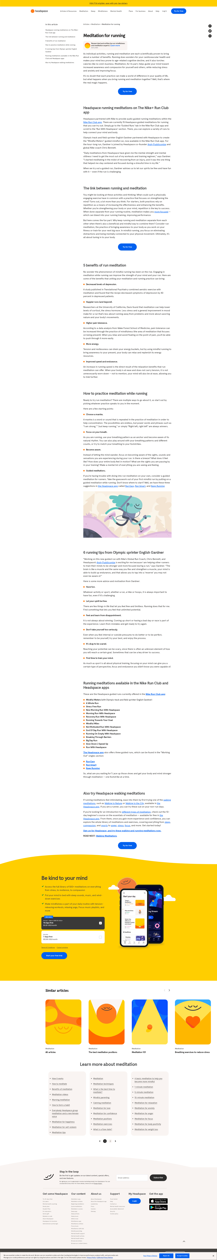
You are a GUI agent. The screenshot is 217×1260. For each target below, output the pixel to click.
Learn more (115, 45)
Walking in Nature (113, 803)
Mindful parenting (101, 1097)
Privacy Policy (91, 1258)
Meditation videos (60, 1094)
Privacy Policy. (98, 1183)
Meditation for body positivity (148, 1124)
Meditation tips (59, 1132)
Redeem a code (47, 1216)
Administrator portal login (50, 1224)
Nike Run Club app (92, 122)
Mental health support (78, 1233)
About (150, 11)
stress (121, 825)
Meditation (83, 11)
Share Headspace (48, 1219)
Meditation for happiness (63, 1121)
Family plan (46, 1206)
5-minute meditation (144, 1092)
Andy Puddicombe (157, 144)
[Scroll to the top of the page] (184, 1241)
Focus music (74, 1226)
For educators (47, 1211)
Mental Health (116, 11)
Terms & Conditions (48, 947)
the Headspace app (108, 486)
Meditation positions (102, 1118)
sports (104, 825)
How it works (57, 1078)
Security (112, 1211)
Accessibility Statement (117, 1209)
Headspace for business (50, 1221)
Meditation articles (77, 1201)
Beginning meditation (77, 1204)
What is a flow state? (102, 1129)
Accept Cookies (182, 1256)
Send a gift (46, 1214)
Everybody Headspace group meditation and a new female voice (65, 1113)
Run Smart (140, 486)
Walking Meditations (106, 835)
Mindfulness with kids (77, 1228)
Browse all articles (76, 1241)
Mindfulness (103, 11)
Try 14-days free (47, 1199)
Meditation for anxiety (144, 1108)
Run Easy (129, 486)
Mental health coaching (50, 1204)
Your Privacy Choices (150, 1256)
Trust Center (114, 1199)
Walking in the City (135, 803)
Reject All (166, 1256)
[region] (108, 1256)
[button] (210, 36)
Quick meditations (76, 1206)
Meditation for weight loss (146, 1129)
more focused (161, 211)
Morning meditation (61, 1099)
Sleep (93, 11)
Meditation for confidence (105, 1113)
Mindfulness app (76, 1221)
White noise (74, 1219)
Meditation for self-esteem (64, 1127)
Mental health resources (117, 1206)
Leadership (94, 1204)
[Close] (213, 1255)
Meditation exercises (102, 1124)
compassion (89, 825)
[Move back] (164, 990)
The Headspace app (93, 752)
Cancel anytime (62, 947)
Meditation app (75, 1199)
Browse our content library (79, 1243)
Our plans (46, 1201)
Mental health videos (77, 1238)
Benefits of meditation (62, 1089)
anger (114, 825)
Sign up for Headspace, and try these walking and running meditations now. (122, 830)
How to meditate (59, 1083)
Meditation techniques (103, 1083)
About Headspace (96, 1199)
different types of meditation (136, 811)
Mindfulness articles (77, 1224)
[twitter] (210, 31)
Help (157, 11)
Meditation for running (111, 24)
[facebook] (210, 26)
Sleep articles (75, 1214)
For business (140, 11)
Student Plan (46, 1209)
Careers (93, 1209)
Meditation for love (101, 1108)
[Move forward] (169, 990)
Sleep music (74, 1216)
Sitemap (93, 1211)
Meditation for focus (144, 1118)
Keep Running (158, 486)
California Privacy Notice (105, 1258)
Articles (86, 24)
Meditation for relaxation (146, 1102)
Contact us (113, 1204)
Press (92, 1206)
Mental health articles (77, 1236)
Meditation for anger (144, 1113)
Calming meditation (102, 1102)
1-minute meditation (144, 1086)
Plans (131, 11)
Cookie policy (114, 1214)
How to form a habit (61, 1105)
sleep (167, 822)
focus (127, 825)
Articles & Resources (68, 11)
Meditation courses (77, 1209)
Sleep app (74, 1211)
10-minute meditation (144, 1097)
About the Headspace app (98, 1201)
